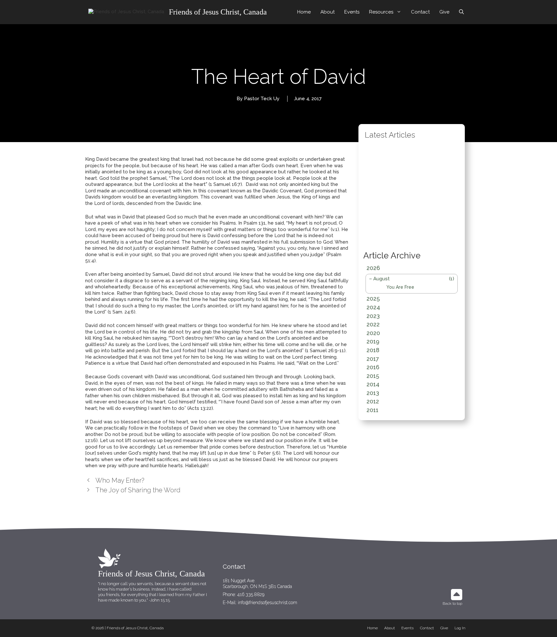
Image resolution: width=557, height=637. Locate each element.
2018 (372, 350)
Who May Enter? (119, 480)
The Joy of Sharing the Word (138, 490)
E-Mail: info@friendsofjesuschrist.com (260, 602)
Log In (459, 628)
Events (351, 12)
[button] (371, 194)
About (327, 12)
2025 (373, 298)
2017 (372, 358)
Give (444, 12)
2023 (373, 316)
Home (304, 12)
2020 (373, 333)
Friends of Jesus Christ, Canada (218, 12)
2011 (372, 410)
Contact (420, 12)
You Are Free (400, 287)
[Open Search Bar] (461, 12)
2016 (372, 367)
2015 (372, 375)
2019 (372, 341)
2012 (372, 401)
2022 (373, 324)
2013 (372, 393)
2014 (372, 384)
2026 (373, 268)
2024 (373, 307)
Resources (381, 12)
